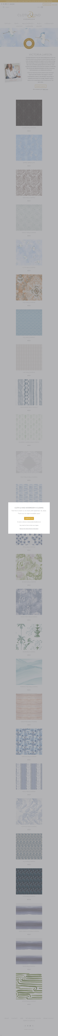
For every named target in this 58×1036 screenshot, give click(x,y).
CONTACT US (29, 518)
